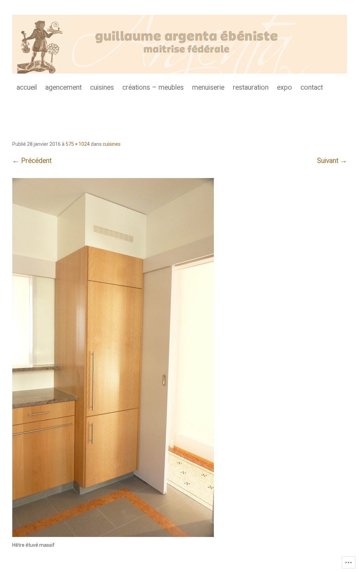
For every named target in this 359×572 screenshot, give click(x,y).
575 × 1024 (78, 144)
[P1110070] (113, 535)
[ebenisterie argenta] (179, 44)
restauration (251, 87)
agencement (63, 87)
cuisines (102, 87)
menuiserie (208, 87)
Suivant (332, 161)
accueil (26, 87)
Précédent (32, 161)
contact (311, 87)
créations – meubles (153, 87)
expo (284, 87)
